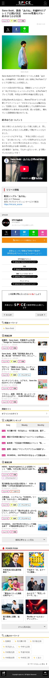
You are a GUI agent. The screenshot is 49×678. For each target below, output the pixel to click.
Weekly (25, 425)
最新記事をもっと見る (24, 539)
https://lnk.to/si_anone (13, 204)
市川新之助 (36, 641)
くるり (38, 657)
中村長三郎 (25, 657)
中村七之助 (25, 646)
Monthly (41, 425)
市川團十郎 (21, 641)
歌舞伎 (8, 641)
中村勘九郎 (10, 652)
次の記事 (40, 315)
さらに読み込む (24, 626)
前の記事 (8, 315)
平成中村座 (25, 652)
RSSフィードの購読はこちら (25, 240)
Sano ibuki (9, 328)
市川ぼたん (10, 646)
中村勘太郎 (10, 657)
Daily (8, 425)
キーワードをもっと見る (36, 664)
